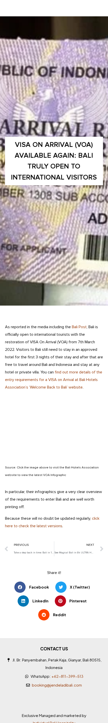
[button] (33, 587)
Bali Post (79, 326)
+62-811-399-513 (67, 676)
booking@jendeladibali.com (57, 685)
